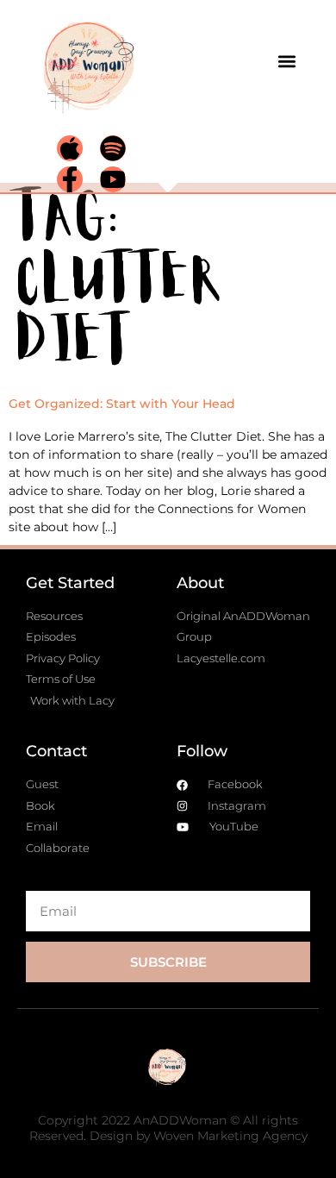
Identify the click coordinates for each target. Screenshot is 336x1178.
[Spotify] (113, 148)
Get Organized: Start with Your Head (122, 403)
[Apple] (70, 148)
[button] (286, 61)
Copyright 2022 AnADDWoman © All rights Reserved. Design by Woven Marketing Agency (168, 1128)
